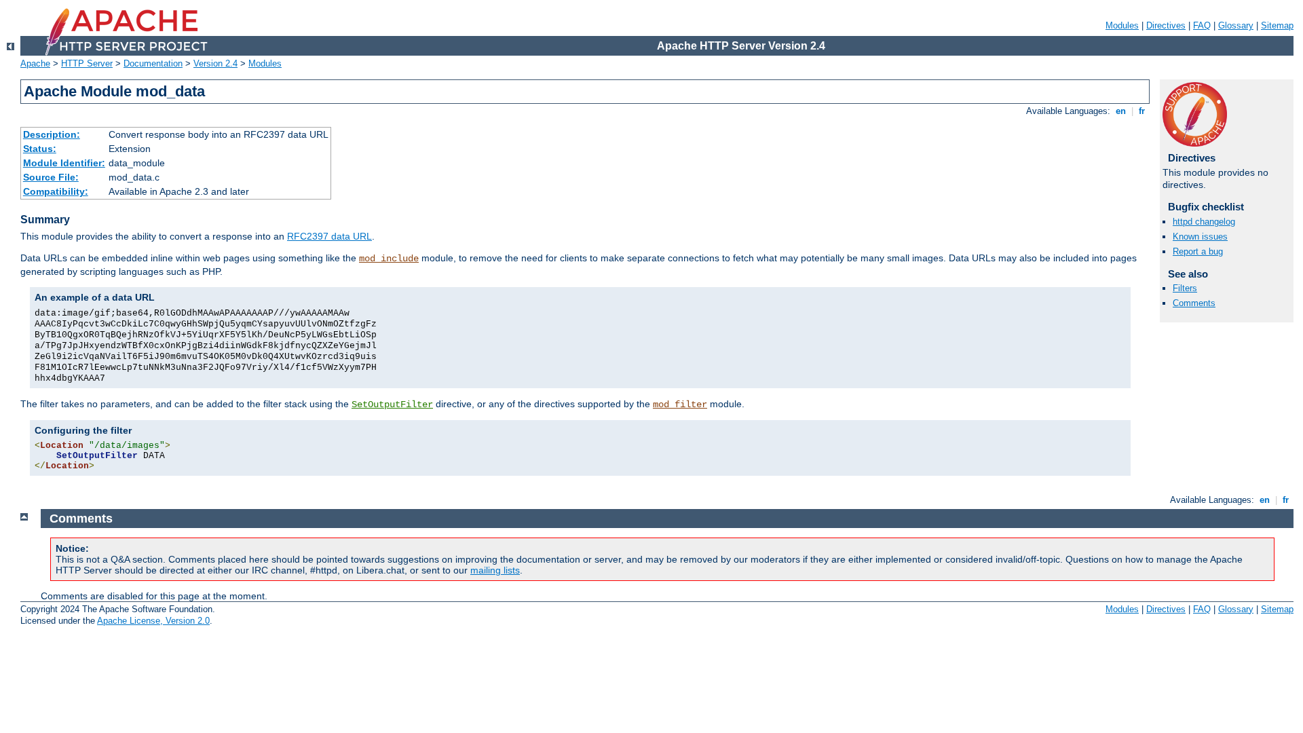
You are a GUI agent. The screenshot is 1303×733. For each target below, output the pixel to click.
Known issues (1200, 236)
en (1121, 111)
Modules (1122, 25)
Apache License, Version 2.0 (153, 621)
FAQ (1202, 25)
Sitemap (1277, 25)
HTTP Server (87, 63)
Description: (51, 134)
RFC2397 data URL (329, 236)
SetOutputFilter (392, 404)
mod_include (389, 258)
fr (1142, 111)
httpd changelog (1204, 222)
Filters (1185, 288)
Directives (1166, 25)
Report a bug (1198, 251)
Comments (1194, 303)
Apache (35, 63)
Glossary (1235, 25)
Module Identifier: (64, 162)
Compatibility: (55, 191)
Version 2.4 (215, 63)
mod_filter (680, 404)
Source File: (51, 177)
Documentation (153, 63)
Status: (39, 148)
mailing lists (495, 570)
